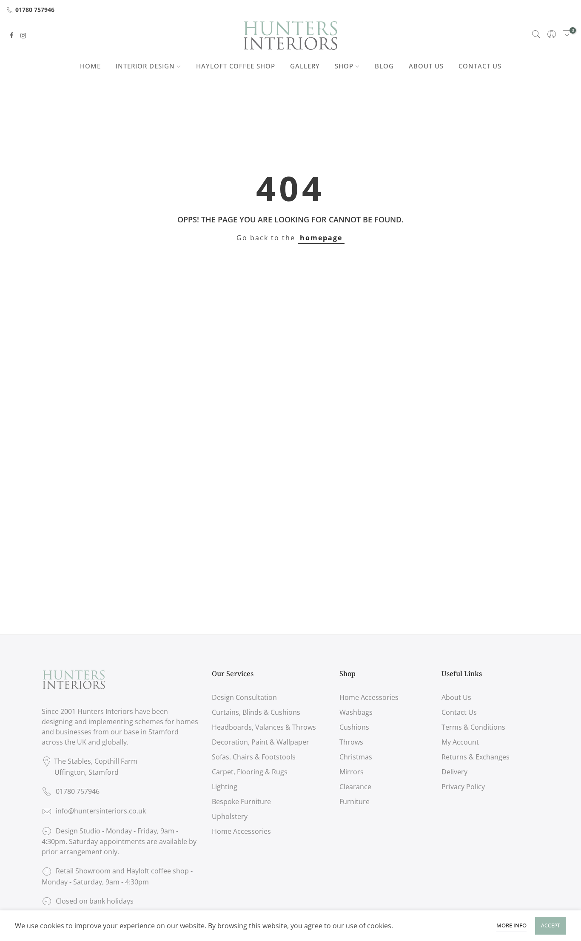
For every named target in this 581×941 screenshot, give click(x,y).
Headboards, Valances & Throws (264, 727)
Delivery (454, 771)
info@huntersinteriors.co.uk (101, 811)
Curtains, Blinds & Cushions (256, 712)
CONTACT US (480, 66)
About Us (456, 697)
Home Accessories (241, 831)
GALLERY (305, 66)
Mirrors (351, 771)
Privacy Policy (463, 786)
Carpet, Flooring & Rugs (250, 771)
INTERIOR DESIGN (145, 66)
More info (511, 925)
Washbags (356, 712)
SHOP (344, 66)
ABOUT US (426, 66)
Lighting (224, 786)
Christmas (355, 757)
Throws (351, 742)
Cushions (354, 727)
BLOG (384, 66)
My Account (460, 742)
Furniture (354, 801)
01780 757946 (34, 10)
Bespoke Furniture (241, 801)
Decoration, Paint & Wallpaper (260, 742)
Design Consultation (244, 697)
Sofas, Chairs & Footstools (254, 757)
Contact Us (459, 712)
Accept (550, 925)
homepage (321, 237)
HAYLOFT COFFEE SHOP (235, 66)
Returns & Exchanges (475, 757)
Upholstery (230, 816)
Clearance (355, 786)
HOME (90, 66)
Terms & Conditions (473, 727)
